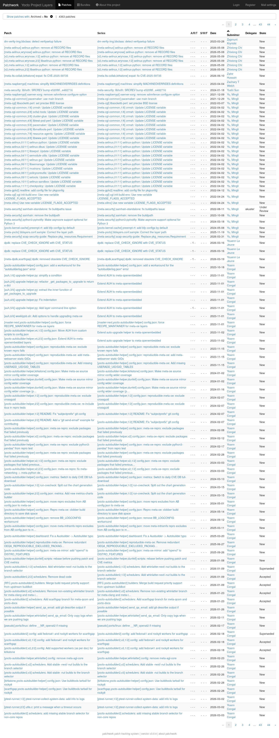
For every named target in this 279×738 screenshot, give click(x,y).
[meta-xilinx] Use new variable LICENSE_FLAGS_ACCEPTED (41, 203)
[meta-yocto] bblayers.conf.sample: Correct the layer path (38, 232)
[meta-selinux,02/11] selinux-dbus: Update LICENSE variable (40, 147)
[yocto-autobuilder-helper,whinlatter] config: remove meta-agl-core (43, 658)
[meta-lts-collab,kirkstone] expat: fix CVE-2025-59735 (36, 75)
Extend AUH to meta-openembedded (119, 275)
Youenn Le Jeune (233, 242)
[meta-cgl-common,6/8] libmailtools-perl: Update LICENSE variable (44, 129)
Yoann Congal (231, 267)
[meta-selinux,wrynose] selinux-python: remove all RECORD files (43, 52)
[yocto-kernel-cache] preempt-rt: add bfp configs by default (39, 228)
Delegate (251, 33)
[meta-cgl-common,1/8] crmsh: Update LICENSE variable (38, 107)
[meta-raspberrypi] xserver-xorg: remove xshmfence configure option (45, 94)
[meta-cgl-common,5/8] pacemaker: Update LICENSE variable (41, 125)
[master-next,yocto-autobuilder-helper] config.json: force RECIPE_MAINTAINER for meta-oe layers (37, 324)
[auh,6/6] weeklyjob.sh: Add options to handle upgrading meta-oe (43, 316)
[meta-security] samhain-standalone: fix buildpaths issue (38, 209)
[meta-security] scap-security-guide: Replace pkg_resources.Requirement (48, 236)
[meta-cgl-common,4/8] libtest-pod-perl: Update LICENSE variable (43, 120)
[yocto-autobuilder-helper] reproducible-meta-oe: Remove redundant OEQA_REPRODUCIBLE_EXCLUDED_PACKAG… (45, 544)
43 (260, 24)
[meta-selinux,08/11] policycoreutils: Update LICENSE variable (41, 173)
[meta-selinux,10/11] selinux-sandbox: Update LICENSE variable (42, 181)
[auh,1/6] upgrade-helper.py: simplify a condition (33, 275)
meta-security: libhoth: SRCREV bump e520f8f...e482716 (38, 90)
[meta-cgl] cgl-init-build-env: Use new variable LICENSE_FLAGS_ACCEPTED (31, 196)
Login (236, 5)
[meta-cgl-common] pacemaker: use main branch (33, 99)
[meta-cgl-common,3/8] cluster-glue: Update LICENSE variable (41, 116)
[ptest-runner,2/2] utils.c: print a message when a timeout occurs (42, 707)
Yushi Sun (233, 90)
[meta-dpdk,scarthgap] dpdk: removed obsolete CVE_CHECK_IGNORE (47, 259)
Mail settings (268, 5)
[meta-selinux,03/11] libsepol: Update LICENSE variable (37, 151)
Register (250, 5)
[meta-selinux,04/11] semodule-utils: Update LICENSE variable (41, 155)
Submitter (233, 35)
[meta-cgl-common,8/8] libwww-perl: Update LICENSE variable (41, 138)
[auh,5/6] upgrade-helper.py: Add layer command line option (40, 308)
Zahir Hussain (232, 75)
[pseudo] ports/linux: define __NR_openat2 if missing (36, 625)
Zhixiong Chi (234, 47)
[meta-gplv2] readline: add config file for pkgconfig (34, 190)
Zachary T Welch (233, 84)
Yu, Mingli (233, 94)
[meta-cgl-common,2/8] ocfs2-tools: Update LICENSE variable (41, 112)
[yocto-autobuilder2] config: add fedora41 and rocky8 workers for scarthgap (49, 634)
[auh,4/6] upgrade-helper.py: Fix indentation (30, 300)
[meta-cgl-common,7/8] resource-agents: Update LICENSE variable (44, 133)
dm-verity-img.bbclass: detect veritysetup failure (32, 41)
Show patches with (18, 16)
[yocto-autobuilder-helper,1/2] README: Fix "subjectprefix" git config (45, 414)
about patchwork (168, 733)
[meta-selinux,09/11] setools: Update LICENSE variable (37, 177)
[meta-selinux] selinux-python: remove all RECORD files (37, 47)
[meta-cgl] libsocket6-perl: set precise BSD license (34, 103)
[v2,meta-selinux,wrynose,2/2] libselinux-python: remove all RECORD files (48, 61)
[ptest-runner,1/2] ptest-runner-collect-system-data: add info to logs (44, 699)
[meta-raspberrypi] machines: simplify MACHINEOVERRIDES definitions (47, 84)
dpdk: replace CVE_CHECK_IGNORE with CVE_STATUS (38, 243)
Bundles (85, 5)
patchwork (108, 733)
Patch (8, 33)
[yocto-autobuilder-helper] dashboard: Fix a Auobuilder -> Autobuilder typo (48, 536)
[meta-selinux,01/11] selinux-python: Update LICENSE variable (41, 142)
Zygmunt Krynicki (232, 41)
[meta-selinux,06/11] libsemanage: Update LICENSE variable (40, 164)
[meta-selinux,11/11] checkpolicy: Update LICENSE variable (40, 186)
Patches (66, 5)
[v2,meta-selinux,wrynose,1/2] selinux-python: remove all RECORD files (47, 56)
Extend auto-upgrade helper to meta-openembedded (129, 332)
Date (213, 33)
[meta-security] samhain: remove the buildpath (32, 215)
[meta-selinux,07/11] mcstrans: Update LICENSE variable (38, 168)
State (262, 33)
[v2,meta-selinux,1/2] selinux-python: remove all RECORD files (41, 65)
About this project (109, 5)
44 (268, 24)
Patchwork (11, 4)
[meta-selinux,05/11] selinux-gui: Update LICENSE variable (39, 160)
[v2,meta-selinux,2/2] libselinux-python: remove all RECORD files (43, 69)
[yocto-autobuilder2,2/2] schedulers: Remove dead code (38, 577)
